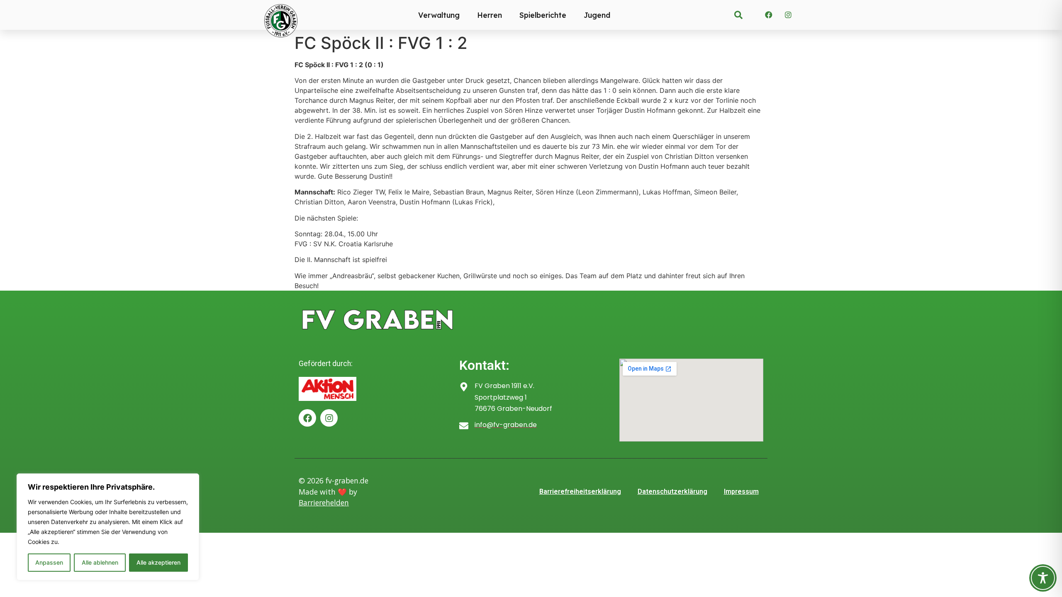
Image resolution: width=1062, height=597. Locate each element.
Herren (489, 14)
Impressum (741, 491)
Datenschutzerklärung (672, 491)
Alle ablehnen (100, 562)
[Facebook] (768, 15)
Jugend (597, 14)
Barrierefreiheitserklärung (580, 491)
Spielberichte (542, 14)
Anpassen (49, 562)
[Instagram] (788, 15)
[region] (108, 526)
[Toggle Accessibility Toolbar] (1043, 578)
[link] (738, 15)
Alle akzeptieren (158, 562)
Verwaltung (439, 14)
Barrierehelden (324, 502)
